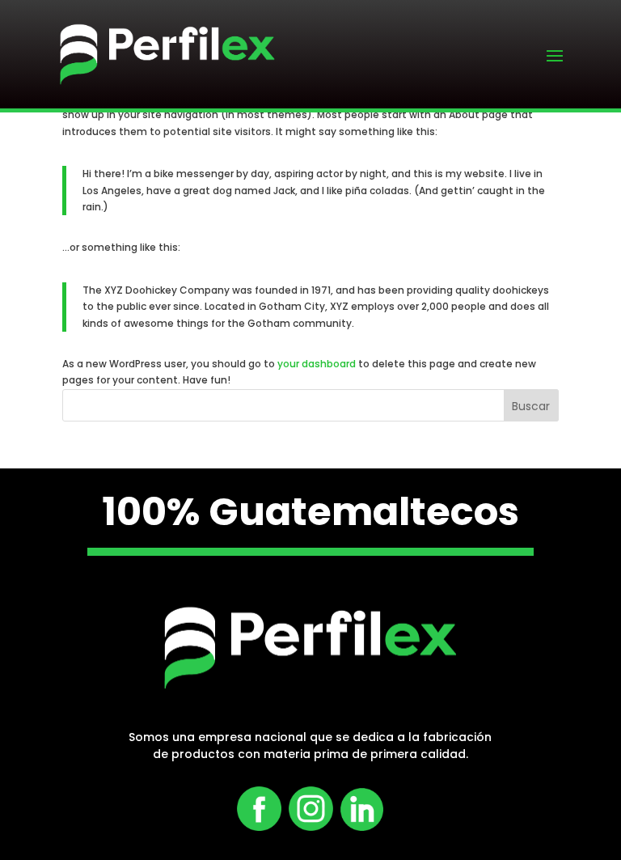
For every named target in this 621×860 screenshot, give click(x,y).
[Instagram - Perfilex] (311, 827)
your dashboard (316, 364)
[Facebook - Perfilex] (259, 827)
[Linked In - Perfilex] (358, 827)
